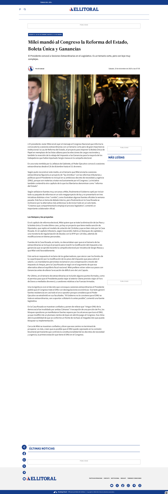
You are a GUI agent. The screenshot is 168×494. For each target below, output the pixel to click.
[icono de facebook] (122, 485)
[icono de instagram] (139, 485)
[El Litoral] (84, 9)
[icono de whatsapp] (128, 485)
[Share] (24, 447)
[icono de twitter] (117, 485)
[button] (24, 453)
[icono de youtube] (111, 485)
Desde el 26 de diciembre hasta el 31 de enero (45, 34)
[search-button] (25, 9)
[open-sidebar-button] (20, 9)
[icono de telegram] (134, 485)
